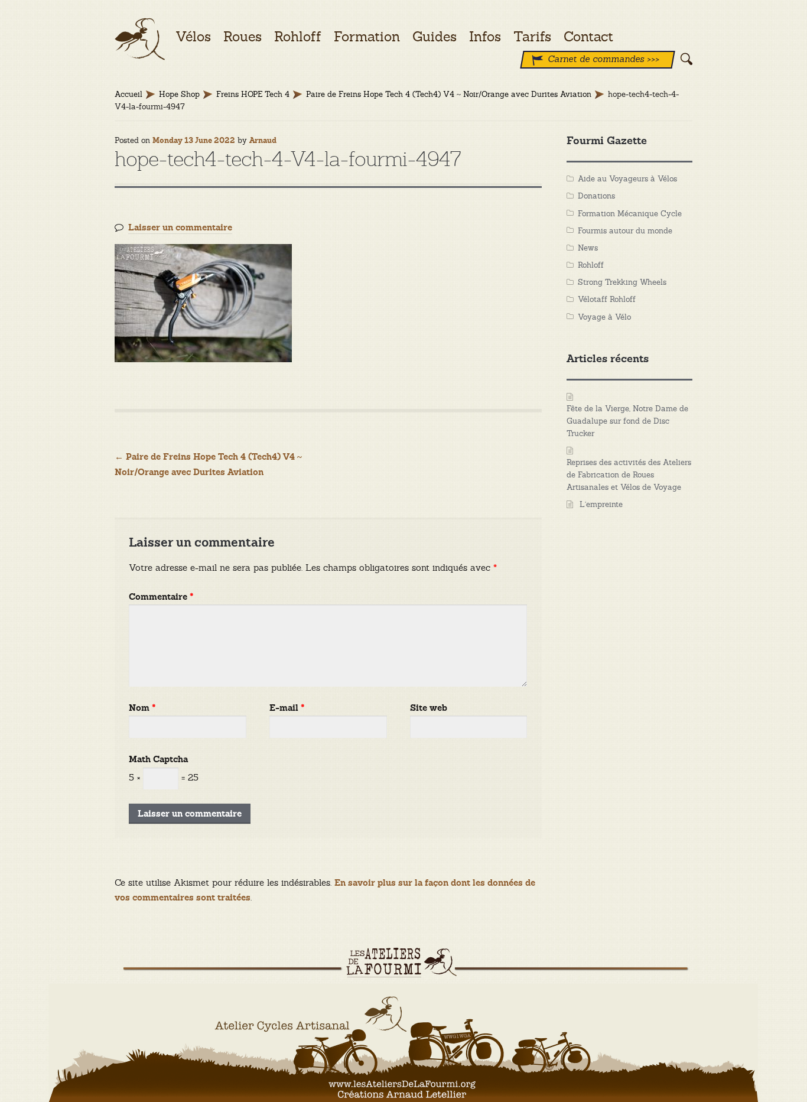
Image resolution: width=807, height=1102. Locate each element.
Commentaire (161, 597)
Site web (428, 708)
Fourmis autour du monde (625, 231)
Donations (596, 196)
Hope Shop (179, 94)
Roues (242, 36)
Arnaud (262, 140)
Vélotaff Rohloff (607, 299)
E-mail (287, 708)
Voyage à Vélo (604, 317)
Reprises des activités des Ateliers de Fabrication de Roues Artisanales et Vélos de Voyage (629, 474)
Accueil (128, 94)
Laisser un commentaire (180, 227)
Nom (142, 708)
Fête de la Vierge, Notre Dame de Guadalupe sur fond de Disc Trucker (627, 421)
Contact (588, 36)
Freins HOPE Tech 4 (252, 94)
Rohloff (591, 265)
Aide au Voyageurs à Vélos (627, 179)
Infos (485, 36)
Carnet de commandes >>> (603, 58)
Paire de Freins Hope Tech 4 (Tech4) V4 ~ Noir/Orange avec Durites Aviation (448, 94)
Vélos (193, 36)
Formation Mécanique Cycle (630, 214)
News (588, 248)
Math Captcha (158, 759)
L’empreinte (601, 504)
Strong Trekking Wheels (622, 282)
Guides (434, 36)
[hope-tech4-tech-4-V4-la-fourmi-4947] (328, 303)
